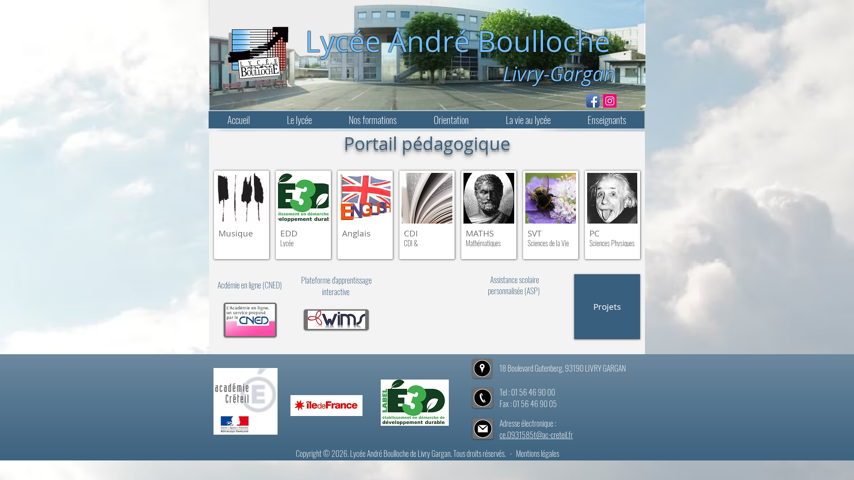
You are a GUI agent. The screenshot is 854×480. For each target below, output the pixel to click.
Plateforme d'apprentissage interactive (336, 285)
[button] (299, 119)
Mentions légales (537, 453)
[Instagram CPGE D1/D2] (609, 101)
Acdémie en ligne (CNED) (250, 285)
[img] (303, 215)
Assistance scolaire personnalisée (513, 285)
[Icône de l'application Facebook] (593, 101)
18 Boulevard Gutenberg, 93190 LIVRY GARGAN (563, 368)
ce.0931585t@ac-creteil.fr (536, 434)
